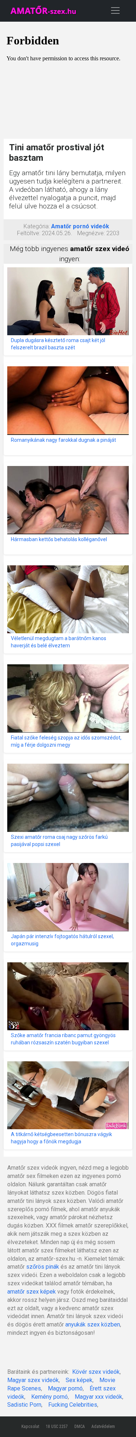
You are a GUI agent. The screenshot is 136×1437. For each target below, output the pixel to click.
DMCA (79, 1426)
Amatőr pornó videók (80, 226)
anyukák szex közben (92, 1324)
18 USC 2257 (57, 1426)
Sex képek (79, 1380)
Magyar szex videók (33, 1380)
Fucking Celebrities (72, 1404)
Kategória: (37, 226)
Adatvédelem (103, 1426)
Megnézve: (91, 233)
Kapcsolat (30, 1426)
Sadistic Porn (24, 1404)
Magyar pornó (65, 1388)
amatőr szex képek (31, 1291)
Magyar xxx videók (98, 1396)
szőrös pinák (42, 1266)
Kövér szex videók (96, 1371)
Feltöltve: (28, 233)
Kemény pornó (49, 1396)
